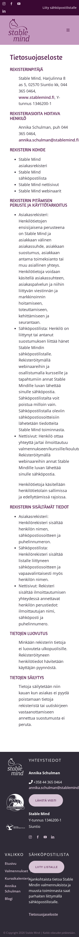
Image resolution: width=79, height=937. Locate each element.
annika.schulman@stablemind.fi (49, 140)
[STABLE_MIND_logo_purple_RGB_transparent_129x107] (19, 20)
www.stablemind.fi (36, 97)
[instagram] (3, 3)
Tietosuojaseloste (43, 914)
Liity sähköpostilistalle (60, 7)
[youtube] (18, 3)
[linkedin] (3, 11)
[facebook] (11, 3)
